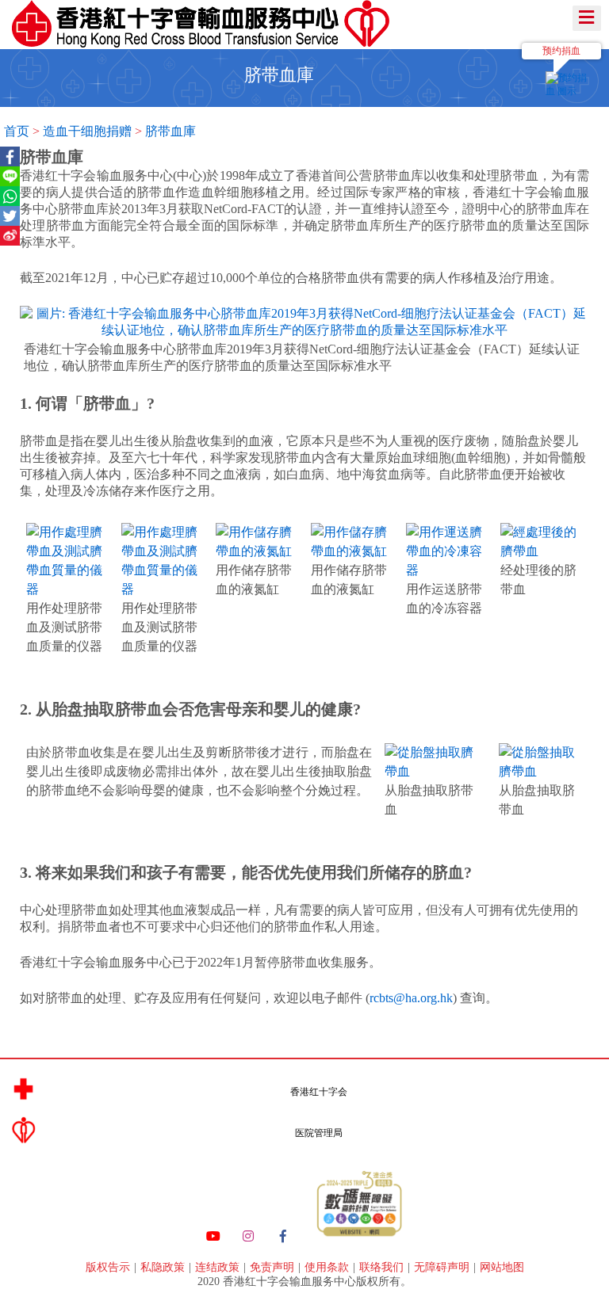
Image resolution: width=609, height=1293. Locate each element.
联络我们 (383, 1267)
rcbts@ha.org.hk (411, 998)
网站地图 (502, 1267)
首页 (16, 131)
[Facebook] (283, 1237)
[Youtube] (213, 1237)
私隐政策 (164, 1267)
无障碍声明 (443, 1267)
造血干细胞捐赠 (87, 131)
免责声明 (273, 1267)
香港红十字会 (318, 1091)
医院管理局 (319, 1133)
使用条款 (328, 1267)
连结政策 (219, 1267)
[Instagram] (248, 1237)
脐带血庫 (170, 131)
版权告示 (109, 1267)
